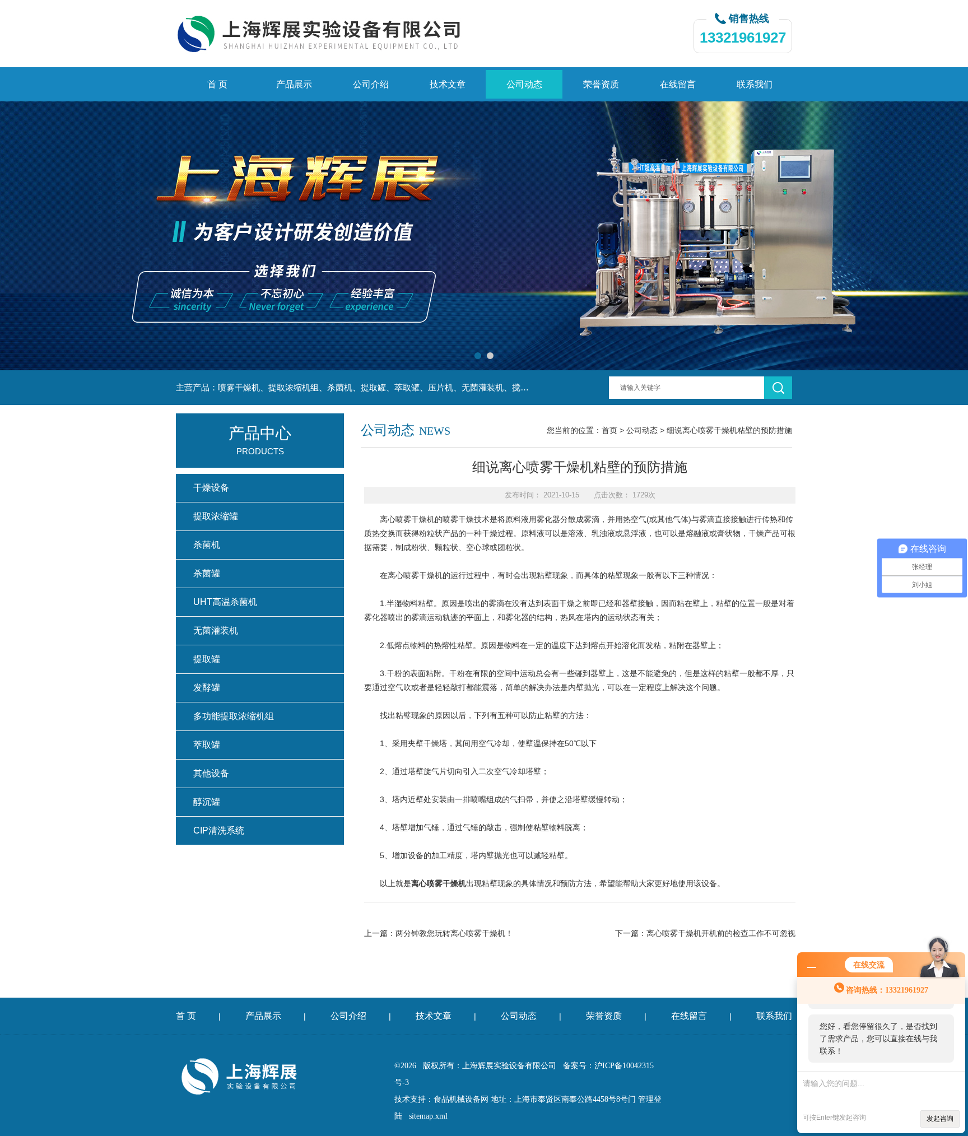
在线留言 (678, 84)
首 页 (217, 84)
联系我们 (754, 84)
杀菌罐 (206, 573)
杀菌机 (206, 545)
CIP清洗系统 (218, 830)
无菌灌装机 (215, 630)
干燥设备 (211, 487)
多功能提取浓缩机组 (233, 716)
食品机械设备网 (461, 1099)
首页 (609, 430)
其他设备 (211, 773)
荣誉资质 (601, 84)
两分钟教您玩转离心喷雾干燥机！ (454, 933)
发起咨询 (940, 1119)
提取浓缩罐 (215, 516)
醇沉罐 (206, 802)
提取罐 (206, 659)
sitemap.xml (428, 1116)
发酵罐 (206, 687)
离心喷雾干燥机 (407, 519)
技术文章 (448, 84)
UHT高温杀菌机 (225, 602)
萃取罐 (206, 744)
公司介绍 (371, 84)
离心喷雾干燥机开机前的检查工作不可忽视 (720, 933)
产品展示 (294, 84)
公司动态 (524, 84)
